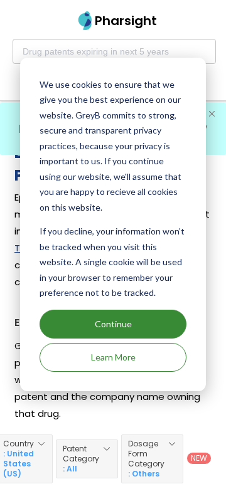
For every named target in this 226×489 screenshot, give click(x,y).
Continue (113, 323)
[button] (86, 459)
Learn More (113, 357)
